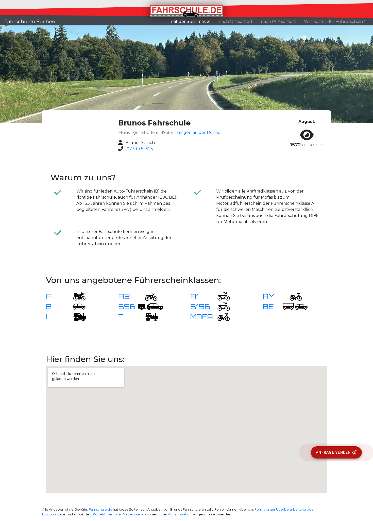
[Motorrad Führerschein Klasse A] (76, 296)
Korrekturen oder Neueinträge (118, 514)
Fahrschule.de (100, 509)
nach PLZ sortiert (278, 21)
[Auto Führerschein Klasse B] (76, 306)
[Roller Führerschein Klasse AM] (292, 296)
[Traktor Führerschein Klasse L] (76, 316)
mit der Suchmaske (193, 21)
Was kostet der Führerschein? (334, 21)
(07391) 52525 (139, 148)
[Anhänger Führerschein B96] (150, 306)
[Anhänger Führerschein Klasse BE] (295, 306)
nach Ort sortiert (236, 21)
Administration (180, 514)
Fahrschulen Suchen (29, 22)
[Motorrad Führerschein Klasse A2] (148, 296)
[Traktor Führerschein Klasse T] (148, 316)
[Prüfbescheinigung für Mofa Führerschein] (220, 316)
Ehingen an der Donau (197, 132)
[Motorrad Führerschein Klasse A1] (220, 296)
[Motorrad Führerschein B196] (220, 306)
